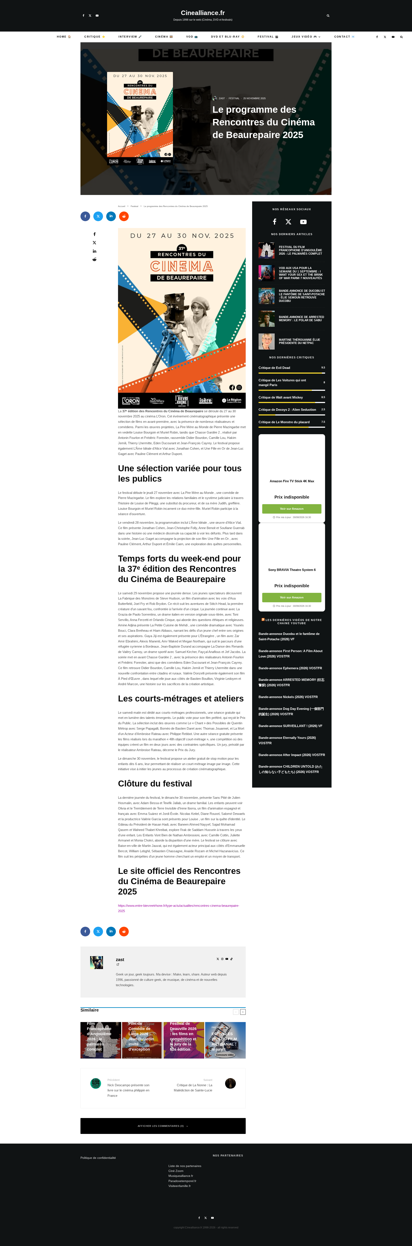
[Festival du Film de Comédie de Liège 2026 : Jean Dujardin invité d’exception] (142, 1040)
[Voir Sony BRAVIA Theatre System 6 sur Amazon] (291, 545)
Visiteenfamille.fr (179, 1186)
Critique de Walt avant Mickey (281, 397)
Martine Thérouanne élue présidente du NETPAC (299, 341)
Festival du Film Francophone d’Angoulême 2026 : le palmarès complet (300, 250)
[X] (90, 15)
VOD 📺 (192, 36)
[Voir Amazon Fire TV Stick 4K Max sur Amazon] (291, 457)
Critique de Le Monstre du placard (284, 422)
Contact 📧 (344, 36)
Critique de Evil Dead (274, 368)
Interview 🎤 (130, 36)
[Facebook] (83, 15)
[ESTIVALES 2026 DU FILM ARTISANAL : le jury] (225, 1040)
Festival (234, 98)
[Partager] (85, 216)
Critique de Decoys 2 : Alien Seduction (287, 409)
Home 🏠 (64, 36)
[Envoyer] (124, 216)
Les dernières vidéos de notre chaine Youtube (294, 622)
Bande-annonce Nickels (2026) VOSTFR (288, 697)
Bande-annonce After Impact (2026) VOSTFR (292, 755)
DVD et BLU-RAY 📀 (228, 36)
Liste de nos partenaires (184, 1166)
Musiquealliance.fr (180, 1176)
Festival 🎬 (268, 36)
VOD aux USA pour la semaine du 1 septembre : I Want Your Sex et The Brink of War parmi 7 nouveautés (301, 273)
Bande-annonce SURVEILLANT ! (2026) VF (290, 726)
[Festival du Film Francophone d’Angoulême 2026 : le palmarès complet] (100, 1040)
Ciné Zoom (175, 1171)
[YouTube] (97, 15)
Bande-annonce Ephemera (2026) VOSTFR (290, 668)
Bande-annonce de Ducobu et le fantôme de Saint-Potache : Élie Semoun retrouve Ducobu (302, 296)
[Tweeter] (98, 216)
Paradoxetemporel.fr (182, 1181)
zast (222, 98)
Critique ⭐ (95, 36)
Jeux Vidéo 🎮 (304, 36)
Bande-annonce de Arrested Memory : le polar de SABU (301, 318)
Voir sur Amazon (292, 508)
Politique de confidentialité (98, 1157)
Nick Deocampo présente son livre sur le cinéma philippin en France (128, 1088)
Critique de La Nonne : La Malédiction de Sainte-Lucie (193, 1085)
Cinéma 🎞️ (164, 36)
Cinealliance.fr (203, 13)
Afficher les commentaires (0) (161, 1126)
